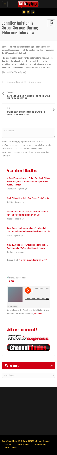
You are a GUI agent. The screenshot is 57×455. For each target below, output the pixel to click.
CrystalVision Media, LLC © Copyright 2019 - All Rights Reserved (26, 441)
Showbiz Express (23, 444)
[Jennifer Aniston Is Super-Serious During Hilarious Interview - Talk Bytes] (28, 3)
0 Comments (37, 82)
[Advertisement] (28, 410)
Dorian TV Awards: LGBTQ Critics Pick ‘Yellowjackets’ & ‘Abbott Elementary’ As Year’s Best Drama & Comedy (27, 246)
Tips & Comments (10, 447)
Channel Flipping (40, 444)
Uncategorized (11, 82)
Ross (3, 82)
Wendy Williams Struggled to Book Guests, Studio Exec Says (28, 198)
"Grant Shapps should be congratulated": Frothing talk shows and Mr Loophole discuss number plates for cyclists (28, 230)
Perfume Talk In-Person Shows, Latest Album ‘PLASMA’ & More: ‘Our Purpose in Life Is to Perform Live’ (27, 213)
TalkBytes (8, 444)
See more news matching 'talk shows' (33, 259)
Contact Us (38, 313)
